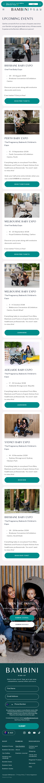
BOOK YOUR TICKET (22, 555)
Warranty (32, 763)
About (18, 750)
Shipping (32, 751)
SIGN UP (33, 4)
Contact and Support (33, 747)
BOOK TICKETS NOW (22, 184)
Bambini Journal (21, 753)
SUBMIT (22, 726)
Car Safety (6, 753)
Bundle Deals (7, 762)
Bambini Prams (7, 746)
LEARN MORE (22, 333)
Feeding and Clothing (6, 757)
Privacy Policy (21, 775)
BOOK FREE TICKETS (22, 101)
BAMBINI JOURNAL (22, 618)
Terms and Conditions (33, 755)
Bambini (12, 775)
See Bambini (20, 746)
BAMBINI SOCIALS (22, 624)
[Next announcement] (40, 4)
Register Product (35, 760)
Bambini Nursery (8, 750)
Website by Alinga (7, 777)
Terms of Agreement (31, 775)
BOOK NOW (22, 480)
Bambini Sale (7, 765)
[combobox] (9, 704)
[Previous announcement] (4, 4)
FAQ (30, 767)
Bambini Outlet (7, 769)
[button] (34, 9)
